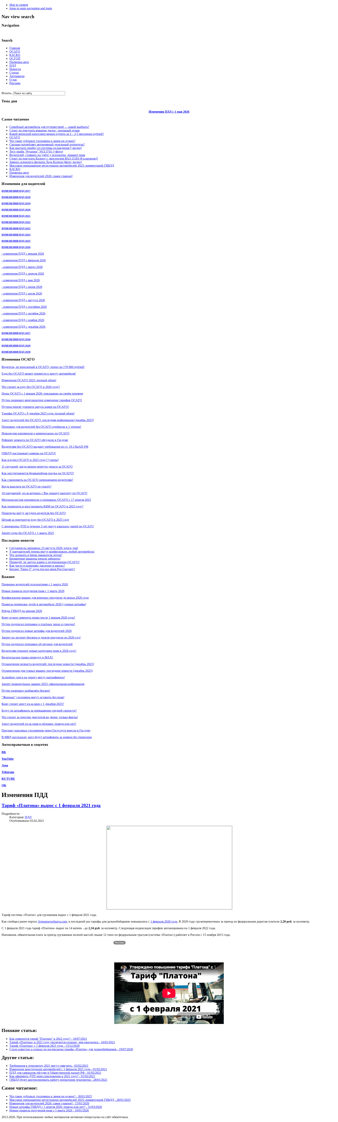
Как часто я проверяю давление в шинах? (37, 565)
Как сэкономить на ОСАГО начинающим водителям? (37, 479)
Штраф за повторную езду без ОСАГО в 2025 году (35, 519)
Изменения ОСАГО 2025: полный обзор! (29, 380)
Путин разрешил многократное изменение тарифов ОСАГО (42, 400)
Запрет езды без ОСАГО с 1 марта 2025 (28, 533)
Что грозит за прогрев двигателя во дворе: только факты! (40, 717)
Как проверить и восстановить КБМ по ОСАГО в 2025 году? (42, 506)
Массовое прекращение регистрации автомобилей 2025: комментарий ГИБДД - (70, 1099)
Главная (14, 48)
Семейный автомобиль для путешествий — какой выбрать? (49, 127)
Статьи (14, 72)
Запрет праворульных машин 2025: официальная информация (43, 684)
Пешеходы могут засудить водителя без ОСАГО (34, 513)
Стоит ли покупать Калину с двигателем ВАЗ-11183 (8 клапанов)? (53, 158)
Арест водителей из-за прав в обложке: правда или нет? (39, 723)
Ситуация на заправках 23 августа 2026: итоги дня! (43, 548)
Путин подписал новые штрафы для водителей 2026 (37, 630)
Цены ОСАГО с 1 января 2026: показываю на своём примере (42, 393)
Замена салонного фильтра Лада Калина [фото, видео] (45, 162)
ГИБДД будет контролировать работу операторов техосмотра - (58, 1079)
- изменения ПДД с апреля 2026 (23, 273)
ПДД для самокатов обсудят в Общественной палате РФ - (55, 1072)
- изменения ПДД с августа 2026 (23, 300)
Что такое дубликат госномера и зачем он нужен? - (50, 1096)
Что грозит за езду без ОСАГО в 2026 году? (31, 387)
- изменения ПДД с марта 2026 (22, 267)
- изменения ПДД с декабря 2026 (23, 326)
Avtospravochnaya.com (52, 921)
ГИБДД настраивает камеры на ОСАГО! (29, 453)
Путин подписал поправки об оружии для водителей (37, 644)
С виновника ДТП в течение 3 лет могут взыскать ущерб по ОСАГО (48, 526)
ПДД (12, 65)
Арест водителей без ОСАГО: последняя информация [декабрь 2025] (48, 420)
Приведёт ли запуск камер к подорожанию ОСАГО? (44, 562)
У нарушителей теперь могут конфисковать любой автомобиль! (51, 551)
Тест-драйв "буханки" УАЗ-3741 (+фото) (36, 151)
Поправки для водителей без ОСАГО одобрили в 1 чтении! (41, 426)
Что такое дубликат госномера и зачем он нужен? (42, 141)
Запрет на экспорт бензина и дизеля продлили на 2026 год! (41, 637)
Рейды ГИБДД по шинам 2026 (22, 611)
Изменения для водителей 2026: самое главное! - (49, 1103)
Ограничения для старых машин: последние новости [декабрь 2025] (47, 670)
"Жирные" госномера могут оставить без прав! (33, 697)
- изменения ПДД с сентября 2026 (24, 306)
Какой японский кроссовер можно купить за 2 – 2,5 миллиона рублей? (56, 134)
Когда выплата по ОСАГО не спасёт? (26, 486)
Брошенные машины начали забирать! (34, 558)
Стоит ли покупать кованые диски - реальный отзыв (44, 130)
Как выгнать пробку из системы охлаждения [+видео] (45, 148)
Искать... (7, 93)
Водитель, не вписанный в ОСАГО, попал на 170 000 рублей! (43, 367)
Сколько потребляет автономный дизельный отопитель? (47, 144)
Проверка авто (19, 62)
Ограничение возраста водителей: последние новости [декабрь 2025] (48, 664)
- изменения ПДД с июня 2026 (22, 287)
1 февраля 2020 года (163, 921)
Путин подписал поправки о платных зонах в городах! (38, 624)
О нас (13, 79)
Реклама (14, 83)
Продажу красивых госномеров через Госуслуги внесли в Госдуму (46, 730)
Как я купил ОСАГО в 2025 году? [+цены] (30, 460)
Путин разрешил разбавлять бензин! (26, 690)
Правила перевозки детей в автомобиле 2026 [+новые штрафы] (44, 604)
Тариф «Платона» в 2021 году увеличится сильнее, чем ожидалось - (62, 1042)
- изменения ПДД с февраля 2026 (24, 260)
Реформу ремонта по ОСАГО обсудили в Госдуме (35, 440)
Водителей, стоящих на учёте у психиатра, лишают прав (47, 155)
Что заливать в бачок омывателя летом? (35, 555)
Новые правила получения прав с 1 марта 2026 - (49, 1110)
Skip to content (18, 4)
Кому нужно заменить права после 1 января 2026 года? (38, 617)
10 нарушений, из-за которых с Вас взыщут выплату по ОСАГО (44, 493)
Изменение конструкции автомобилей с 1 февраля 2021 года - (58, 1069)
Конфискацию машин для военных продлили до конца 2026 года (45, 597)
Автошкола (16, 76)
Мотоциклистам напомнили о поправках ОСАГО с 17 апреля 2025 (46, 499)
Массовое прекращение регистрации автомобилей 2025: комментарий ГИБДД (61, 165)
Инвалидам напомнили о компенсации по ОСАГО (35, 433)
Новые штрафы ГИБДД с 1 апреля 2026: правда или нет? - (55, 1107)
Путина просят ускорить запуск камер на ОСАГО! (35, 406)
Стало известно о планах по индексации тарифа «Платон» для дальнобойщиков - (71, 1049)
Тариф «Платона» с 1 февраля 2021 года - (44, 1045)
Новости (15, 69)
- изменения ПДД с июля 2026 (22, 293)
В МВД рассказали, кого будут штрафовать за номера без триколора (47, 737)
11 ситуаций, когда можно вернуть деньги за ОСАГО (37, 466)
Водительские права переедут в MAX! (27, 657)
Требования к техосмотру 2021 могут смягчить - (48, 1065)
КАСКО (14, 55)
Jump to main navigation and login (30, 8)
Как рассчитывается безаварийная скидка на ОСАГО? (38, 473)
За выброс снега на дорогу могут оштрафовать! (33, 677)
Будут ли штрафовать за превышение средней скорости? (39, 710)
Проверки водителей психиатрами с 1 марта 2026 (35, 584)
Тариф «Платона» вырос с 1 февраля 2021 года (51, 805)
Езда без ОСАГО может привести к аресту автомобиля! (39, 373)
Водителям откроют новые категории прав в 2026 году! (39, 650)
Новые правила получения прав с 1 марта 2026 (33, 591)
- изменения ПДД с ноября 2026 (23, 320)
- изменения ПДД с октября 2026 (23, 313)
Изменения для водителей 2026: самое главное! (41, 176)
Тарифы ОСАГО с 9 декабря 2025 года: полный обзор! (38, 413)
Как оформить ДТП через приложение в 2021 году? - (52, 1076)
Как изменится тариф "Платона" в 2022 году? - (48, 1038)
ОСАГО (14, 51)
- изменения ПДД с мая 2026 (21, 280)
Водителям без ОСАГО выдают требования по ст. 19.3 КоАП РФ (45, 446)
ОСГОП (14, 58)
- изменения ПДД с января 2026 (23, 253)
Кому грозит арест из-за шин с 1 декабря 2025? (33, 704)
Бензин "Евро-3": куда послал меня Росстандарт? (42, 569)
